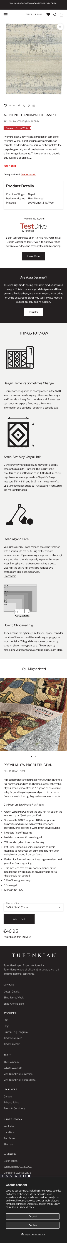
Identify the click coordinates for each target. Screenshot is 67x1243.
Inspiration (9, 1126)
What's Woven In (13, 1067)
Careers (8, 1096)
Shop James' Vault (14, 997)
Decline (32, 1225)
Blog (6, 1026)
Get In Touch (11, 1160)
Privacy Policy (26, 1207)
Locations (9, 1132)
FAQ (6, 1020)
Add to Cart (19, 919)
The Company (11, 1061)
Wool (51, 202)
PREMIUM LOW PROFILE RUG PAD (28, 765)
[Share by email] (34, 105)
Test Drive (9, 1138)
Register (33, 311)
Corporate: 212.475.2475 (17, 1172)
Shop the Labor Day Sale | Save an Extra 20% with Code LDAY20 (32, 3)
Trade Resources (13, 1037)
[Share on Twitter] (24, 105)
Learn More (33, 256)
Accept (33, 1216)
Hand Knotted (35, 198)
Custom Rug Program (16, 1031)
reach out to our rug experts (33, 485)
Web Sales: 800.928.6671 (18, 1166)
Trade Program (12, 1043)
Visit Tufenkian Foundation (18, 1073)
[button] (5, 105)
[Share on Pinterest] (29, 105)
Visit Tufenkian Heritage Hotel (20, 1079)
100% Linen (34, 202)
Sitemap (8, 1144)
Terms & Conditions (14, 1108)
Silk (45, 202)
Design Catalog (12, 991)
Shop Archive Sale (14, 1003)
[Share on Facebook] (19, 105)
